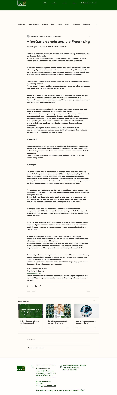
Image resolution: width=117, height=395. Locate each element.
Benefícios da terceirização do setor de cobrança (58, 322)
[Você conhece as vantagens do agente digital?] (86, 311)
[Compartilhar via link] (40, 286)
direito (67, 24)
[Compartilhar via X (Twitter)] (32, 286)
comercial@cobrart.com (45, 371)
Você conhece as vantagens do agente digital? (86, 322)
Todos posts (21, 24)
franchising (86, 24)
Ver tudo (96, 301)
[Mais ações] (89, 36)
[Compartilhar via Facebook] (27, 286)
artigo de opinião (34, 24)
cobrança (45, 24)
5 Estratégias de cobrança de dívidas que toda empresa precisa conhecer (29, 322)
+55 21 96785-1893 (50, 373)
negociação (76, 24)
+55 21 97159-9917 (50, 386)
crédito (60, 24)
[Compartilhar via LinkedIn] (36, 286)
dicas (52, 24)
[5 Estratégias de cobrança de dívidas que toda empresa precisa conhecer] (30, 311)
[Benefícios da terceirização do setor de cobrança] (58, 311)
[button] (96, 24)
